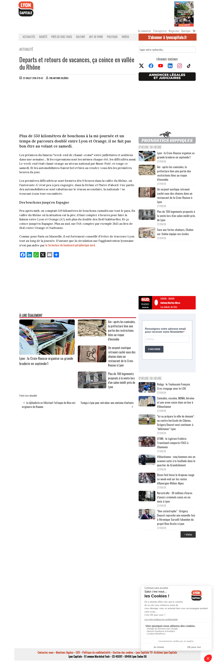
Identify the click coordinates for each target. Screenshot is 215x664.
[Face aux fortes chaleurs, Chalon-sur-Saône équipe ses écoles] (147, 233)
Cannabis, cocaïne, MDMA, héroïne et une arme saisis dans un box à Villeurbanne (175, 402)
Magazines (174, 31)
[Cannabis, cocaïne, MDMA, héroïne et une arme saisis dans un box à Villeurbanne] (147, 401)
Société (43, 37)
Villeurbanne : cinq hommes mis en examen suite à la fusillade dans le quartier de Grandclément (176, 461)
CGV (78, 652)
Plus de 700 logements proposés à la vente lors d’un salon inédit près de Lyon (121, 380)
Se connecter (144, 31)
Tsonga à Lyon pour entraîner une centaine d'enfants (107, 403)
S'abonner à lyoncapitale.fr (167, 37)
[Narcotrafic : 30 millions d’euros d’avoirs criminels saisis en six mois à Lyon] (147, 496)
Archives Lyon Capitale (165, 652)
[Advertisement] (77, 107)
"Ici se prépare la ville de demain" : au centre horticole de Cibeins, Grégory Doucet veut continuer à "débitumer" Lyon (176, 422)
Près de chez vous (61, 37)
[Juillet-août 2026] (184, 14)
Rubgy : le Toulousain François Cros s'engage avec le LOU (173, 386)
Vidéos (125, 37)
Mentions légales (64, 652)
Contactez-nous (46, 652)
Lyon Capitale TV (144, 652)
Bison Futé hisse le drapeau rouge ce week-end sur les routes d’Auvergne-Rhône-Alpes (175, 479)
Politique (112, 37)
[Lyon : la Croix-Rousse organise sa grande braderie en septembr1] (47, 354)
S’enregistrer (160, 31)
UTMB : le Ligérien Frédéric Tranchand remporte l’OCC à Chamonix (172, 442)
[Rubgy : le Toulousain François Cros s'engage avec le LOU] (147, 387)
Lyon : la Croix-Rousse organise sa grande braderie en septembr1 (46, 361)
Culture (80, 37)
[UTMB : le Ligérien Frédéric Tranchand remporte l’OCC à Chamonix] (147, 442)
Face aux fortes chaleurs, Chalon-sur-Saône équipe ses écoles (175, 232)
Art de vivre (96, 37)
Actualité (33, 395)
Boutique (185, 31)
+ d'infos (188, 534)
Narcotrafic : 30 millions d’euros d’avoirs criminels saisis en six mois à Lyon (174, 497)
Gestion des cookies (123, 652)
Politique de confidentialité (96, 652)
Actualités (29, 37)
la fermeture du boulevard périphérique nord (70, 245)
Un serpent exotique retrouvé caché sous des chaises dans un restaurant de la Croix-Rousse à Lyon (121, 356)
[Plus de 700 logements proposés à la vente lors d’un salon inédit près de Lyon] (92, 387)
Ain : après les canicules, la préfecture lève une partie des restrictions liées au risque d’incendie (121, 330)
